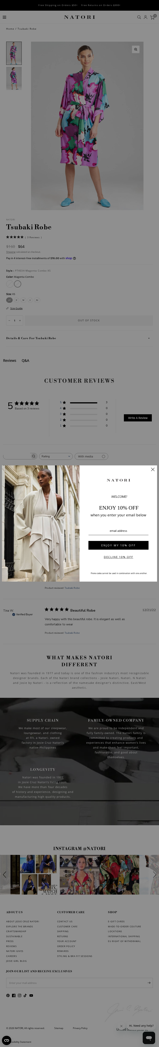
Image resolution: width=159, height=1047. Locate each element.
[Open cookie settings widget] (6, 1040)
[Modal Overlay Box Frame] (79, 523)
